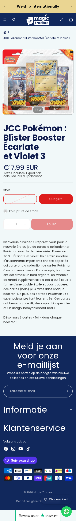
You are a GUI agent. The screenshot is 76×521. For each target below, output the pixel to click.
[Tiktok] (28, 448)
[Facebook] (5, 448)
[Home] (4, 32)
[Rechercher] (14, 19)
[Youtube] (20, 448)
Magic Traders (43, 492)
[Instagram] (13, 448)
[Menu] (5, 19)
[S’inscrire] (66, 391)
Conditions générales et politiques (38, 501)
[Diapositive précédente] (4, 6)
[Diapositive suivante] (71, 6)
